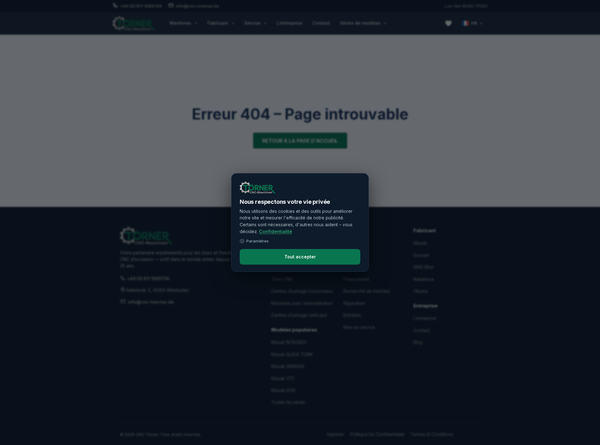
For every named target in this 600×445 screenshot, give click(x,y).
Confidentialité (275, 231)
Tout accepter (300, 256)
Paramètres (257, 240)
